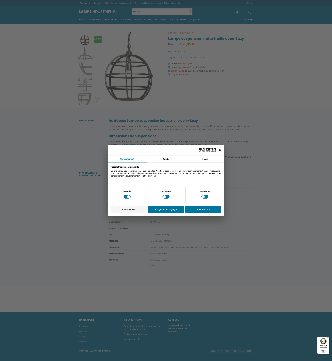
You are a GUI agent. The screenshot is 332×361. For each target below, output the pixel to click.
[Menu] (327, 338)
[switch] (323, 351)
